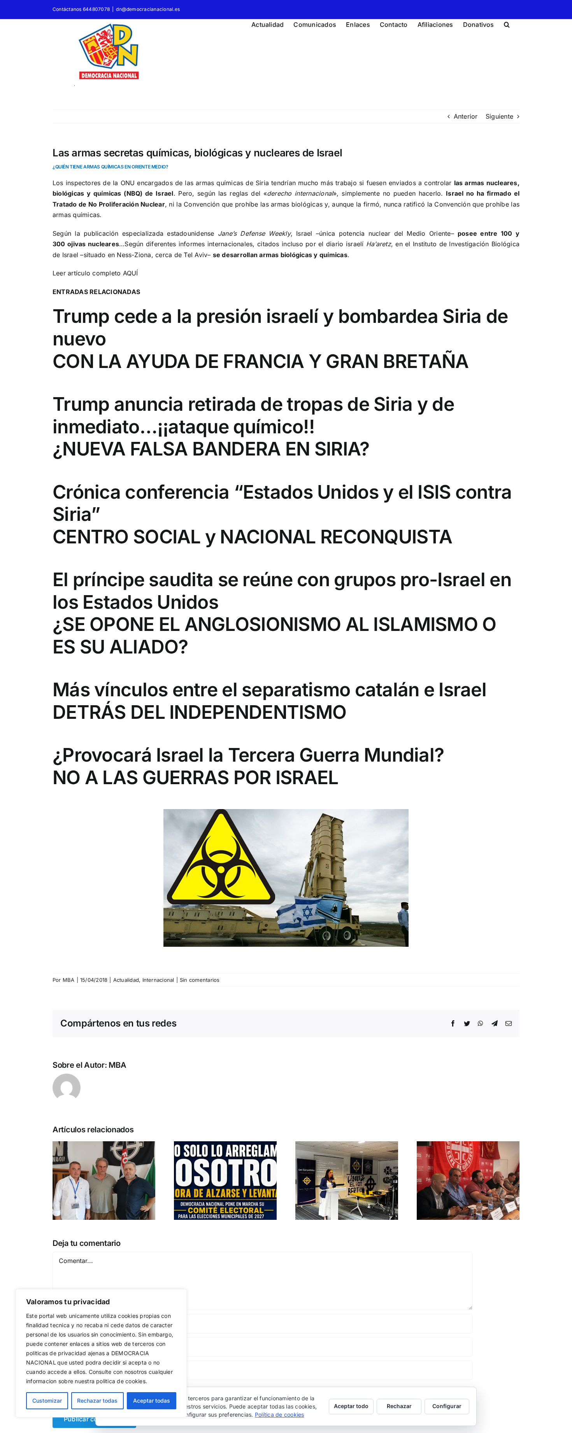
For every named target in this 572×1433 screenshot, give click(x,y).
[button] (507, 23)
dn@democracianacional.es (148, 9)
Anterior (466, 116)
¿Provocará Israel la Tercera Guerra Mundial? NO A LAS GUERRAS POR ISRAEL (248, 766)
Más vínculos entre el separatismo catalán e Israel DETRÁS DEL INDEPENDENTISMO (269, 701)
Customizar (47, 1400)
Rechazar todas (97, 1400)
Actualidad (126, 980)
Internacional (158, 980)
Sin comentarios (200, 980)
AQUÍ (130, 273)
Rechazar (399, 1406)
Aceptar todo (351, 1406)
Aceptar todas (151, 1400)
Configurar (446, 1406)
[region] (101, 1353)
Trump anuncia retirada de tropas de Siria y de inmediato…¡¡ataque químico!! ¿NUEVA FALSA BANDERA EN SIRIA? (253, 426)
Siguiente (499, 116)
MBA (69, 980)
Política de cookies (279, 1414)
